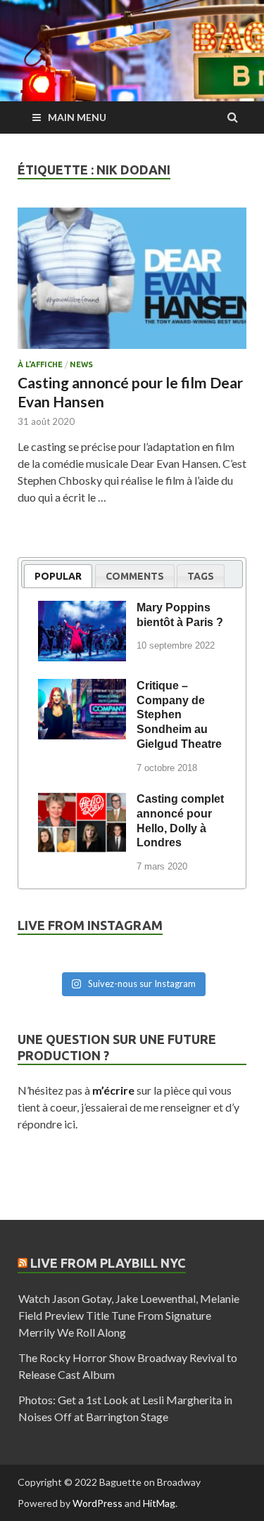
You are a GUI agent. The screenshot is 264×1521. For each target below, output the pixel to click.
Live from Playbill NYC (108, 1263)
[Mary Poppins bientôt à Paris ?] (82, 610)
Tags (200, 576)
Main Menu (77, 117)
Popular (58, 576)
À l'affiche (40, 364)
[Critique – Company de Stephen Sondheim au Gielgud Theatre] (82, 688)
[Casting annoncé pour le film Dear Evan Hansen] (132, 284)
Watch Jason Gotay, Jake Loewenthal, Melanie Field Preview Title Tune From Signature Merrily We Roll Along (128, 1315)
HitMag (159, 1503)
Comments (135, 576)
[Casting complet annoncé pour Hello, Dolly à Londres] (82, 801)
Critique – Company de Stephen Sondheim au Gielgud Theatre (179, 715)
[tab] (58, 575)
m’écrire (113, 1090)
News (81, 364)
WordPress (97, 1503)
